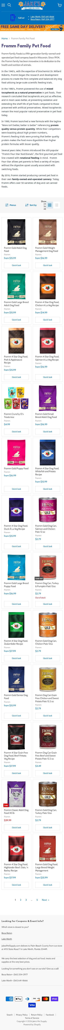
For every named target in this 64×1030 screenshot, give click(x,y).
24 (44, 203)
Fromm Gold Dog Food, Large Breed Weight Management (46, 867)
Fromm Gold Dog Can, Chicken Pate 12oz (46, 642)
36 (44, 206)
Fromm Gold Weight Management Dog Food (46, 249)
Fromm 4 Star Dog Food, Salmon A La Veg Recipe (47, 358)
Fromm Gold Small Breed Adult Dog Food (46, 415)
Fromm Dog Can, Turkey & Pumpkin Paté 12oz (47, 585)
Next (44, 900)
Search (10, 1014)
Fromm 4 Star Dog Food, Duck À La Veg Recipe (16, 527)
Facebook (50, 1014)
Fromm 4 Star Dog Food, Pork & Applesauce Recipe (16, 359)
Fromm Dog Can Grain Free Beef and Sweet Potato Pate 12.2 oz (46, 755)
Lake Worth (7, 939)
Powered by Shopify (32, 1024)
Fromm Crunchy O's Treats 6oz (14, 415)
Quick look (16, 265)
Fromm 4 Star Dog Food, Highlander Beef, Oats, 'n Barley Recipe (16, 867)
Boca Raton (7, 933)
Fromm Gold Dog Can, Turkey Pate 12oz (46, 812)
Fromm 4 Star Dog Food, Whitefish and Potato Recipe (47, 471)
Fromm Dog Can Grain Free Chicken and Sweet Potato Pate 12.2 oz (47, 698)
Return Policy (36, 1014)
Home (5, 38)
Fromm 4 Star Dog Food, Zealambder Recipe (16, 642)
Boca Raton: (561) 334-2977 (42, 19)
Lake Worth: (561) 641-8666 (42, 16)
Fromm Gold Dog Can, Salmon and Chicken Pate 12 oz (46, 528)
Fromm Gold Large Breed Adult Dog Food (16, 304)
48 (44, 209)
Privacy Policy (22, 1014)
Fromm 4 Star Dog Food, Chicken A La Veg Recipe (47, 304)
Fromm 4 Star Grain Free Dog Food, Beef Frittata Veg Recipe (16, 755)
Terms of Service (32, 1018)
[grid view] (49, 205)
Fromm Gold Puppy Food (16, 468)
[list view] (56, 205)
